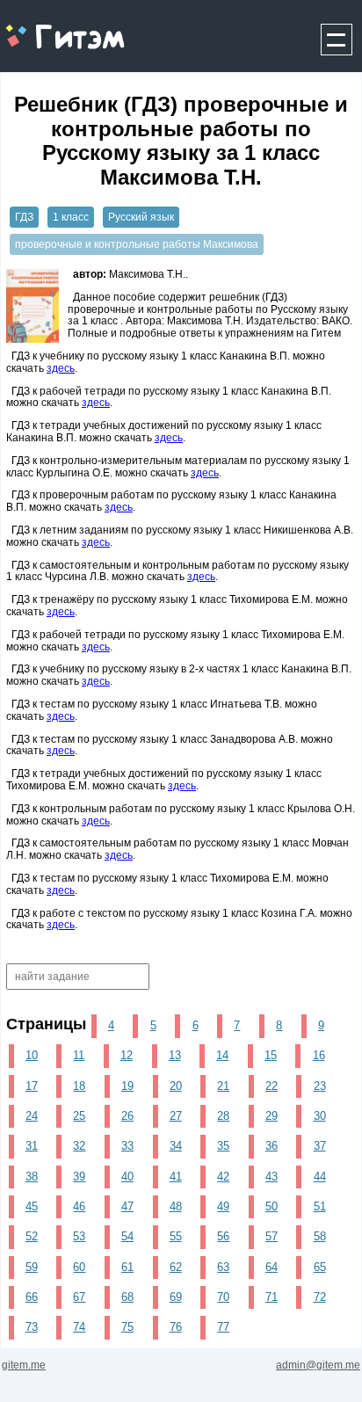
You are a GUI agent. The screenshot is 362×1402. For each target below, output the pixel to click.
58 (320, 1236)
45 (31, 1206)
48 (176, 1206)
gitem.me (47, 27)
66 (31, 1297)
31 (31, 1145)
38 (31, 1176)
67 (79, 1297)
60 (79, 1267)
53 (79, 1236)
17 (31, 1086)
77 (223, 1326)
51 (320, 1206)
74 (79, 1326)
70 (223, 1297)
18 (79, 1086)
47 (127, 1206)
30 (320, 1115)
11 (78, 1055)
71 (271, 1297)
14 (222, 1055)
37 (320, 1145)
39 (79, 1176)
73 (31, 1326)
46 (79, 1206)
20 (176, 1086)
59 (31, 1267)
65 (320, 1267)
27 (176, 1115)
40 (127, 1176)
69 (176, 1297)
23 (320, 1086)
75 (127, 1326)
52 (31, 1236)
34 (176, 1145)
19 (127, 1086)
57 (271, 1236)
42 (223, 1176)
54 (127, 1236)
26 (127, 1115)
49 (223, 1206)
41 (176, 1176)
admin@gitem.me (318, 1365)
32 (79, 1145)
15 (270, 1055)
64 (271, 1267)
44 (320, 1176)
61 (127, 1267)
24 (31, 1115)
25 (79, 1115)
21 (223, 1086)
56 (223, 1236)
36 (271, 1145)
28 (223, 1115)
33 (127, 1145)
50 (271, 1206)
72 (320, 1297)
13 (175, 1055)
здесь (61, 368)
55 (176, 1236)
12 (126, 1055)
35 (223, 1145)
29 (271, 1115)
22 (271, 1086)
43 (271, 1176)
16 (319, 1055)
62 (176, 1267)
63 (223, 1267)
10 (31, 1055)
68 (127, 1297)
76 (176, 1326)
